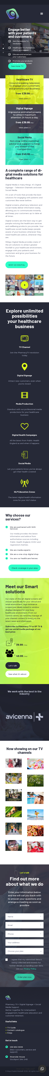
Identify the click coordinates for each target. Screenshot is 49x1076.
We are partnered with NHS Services (23, 528)
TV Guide (11, 1028)
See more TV (17, 66)
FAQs (9, 1033)
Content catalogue (15, 1030)
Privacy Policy (30, 969)
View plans (24, 98)
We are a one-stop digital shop (24, 554)
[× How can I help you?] (42, 1069)
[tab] (24, 528)
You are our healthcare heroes (24, 558)
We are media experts (20, 550)
